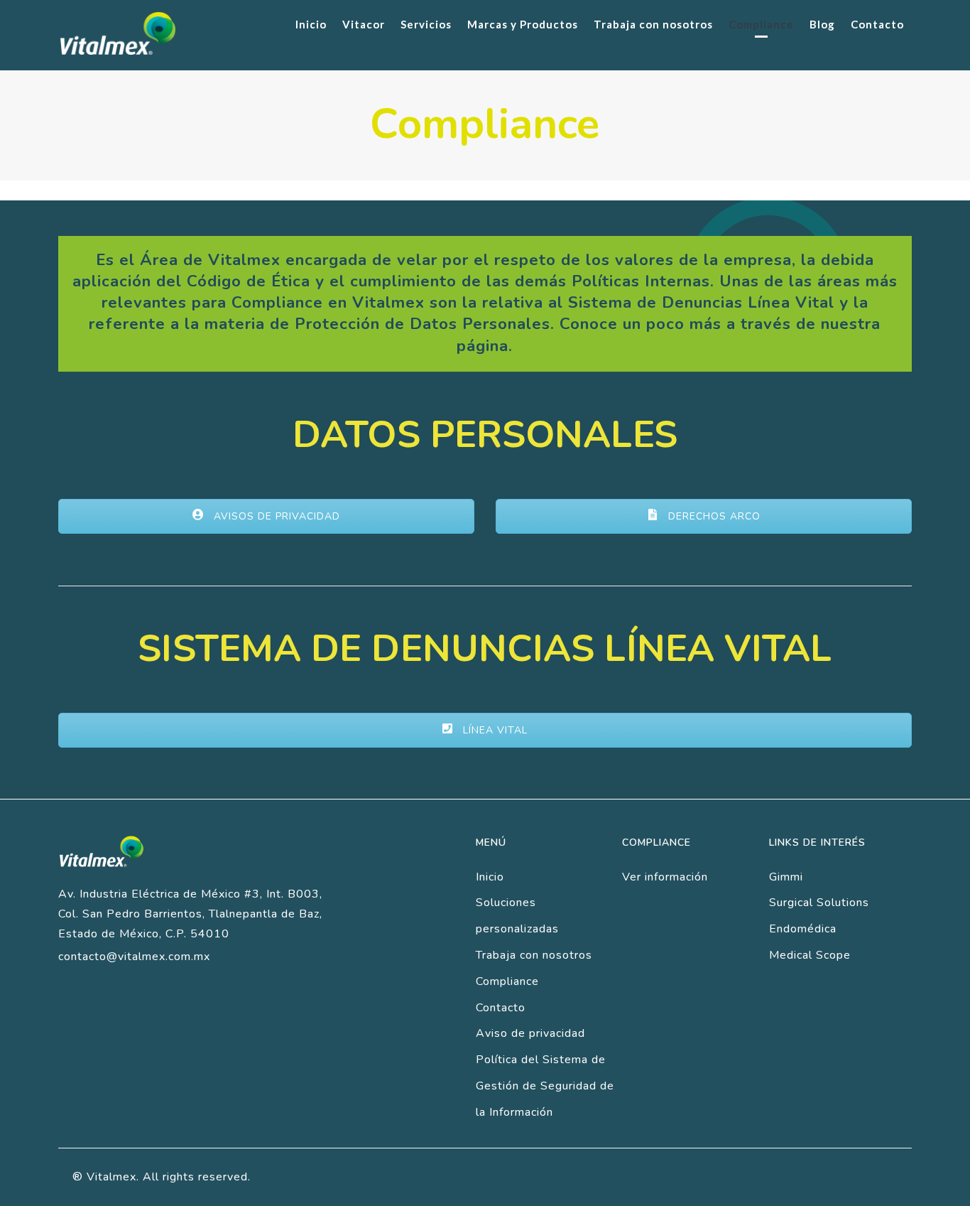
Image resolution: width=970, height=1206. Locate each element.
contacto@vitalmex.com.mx (134, 956)
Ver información (665, 877)
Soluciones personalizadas (517, 916)
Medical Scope (810, 955)
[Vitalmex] (118, 33)
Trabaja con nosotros (534, 955)
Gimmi (786, 877)
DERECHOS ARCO (713, 516)
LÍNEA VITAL (493, 730)
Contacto (500, 1008)
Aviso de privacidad (530, 1033)
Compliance (507, 981)
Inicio (490, 877)
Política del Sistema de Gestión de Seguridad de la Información (545, 1086)
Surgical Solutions (819, 902)
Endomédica (803, 929)
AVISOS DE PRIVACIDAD (275, 516)
